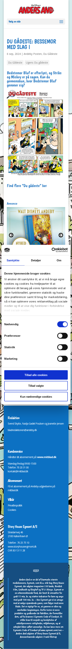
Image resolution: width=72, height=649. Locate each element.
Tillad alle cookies (36, 374)
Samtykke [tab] (13, 260)
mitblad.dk (13, 490)
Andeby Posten (33, 54)
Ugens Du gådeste (37, 62)
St (9, 532)
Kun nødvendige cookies (36, 396)
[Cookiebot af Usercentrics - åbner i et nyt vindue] (52, 250)
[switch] (62, 336)
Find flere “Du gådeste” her (27, 185)
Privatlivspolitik (15, 505)
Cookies (12, 510)
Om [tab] (59, 260)
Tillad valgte (36, 385)
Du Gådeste (50, 54)
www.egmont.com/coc (51, 630)
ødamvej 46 (17, 532)
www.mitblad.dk (46, 457)
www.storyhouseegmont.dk (22, 546)
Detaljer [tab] (36, 260)
